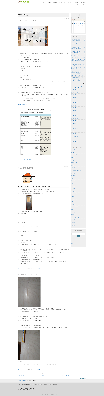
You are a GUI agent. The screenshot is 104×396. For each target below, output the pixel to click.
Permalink (20, 162)
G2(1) (72, 178)
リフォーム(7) (74, 154)
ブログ (76, 2)
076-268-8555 (22, 389)
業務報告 (30, 159)
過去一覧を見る (82, 83)
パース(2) (73, 152)
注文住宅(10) (74, 162)
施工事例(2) (73, 191)
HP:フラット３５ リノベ (23, 104)
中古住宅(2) (73, 214)
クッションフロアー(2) (76, 186)
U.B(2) (72, 209)
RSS (72, 243)
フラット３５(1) (74, 206)
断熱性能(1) (73, 180)
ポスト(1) (73, 165)
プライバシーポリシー (81, 4)
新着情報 (46, 384)
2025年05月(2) (74, 102)
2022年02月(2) (74, 141)
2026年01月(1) (74, 97)
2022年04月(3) (74, 136)
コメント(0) (38, 162)
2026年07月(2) (74, 92)
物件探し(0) (73, 225)
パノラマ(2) (73, 149)
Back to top (83, 378)
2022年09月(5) (74, 128)
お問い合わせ (83, 2)
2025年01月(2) (74, 110)
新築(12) (73, 160)
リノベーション (62, 2)
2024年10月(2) (74, 118)
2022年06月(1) (74, 133)
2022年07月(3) (74, 131)
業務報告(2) (73, 204)
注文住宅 (55, 2)
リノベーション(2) (75, 217)
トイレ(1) (73, 219)
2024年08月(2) (74, 123)
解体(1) (73, 157)
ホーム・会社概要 (47, 2)
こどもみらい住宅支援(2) (76, 170)
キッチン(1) (73, 188)
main (43, 375)
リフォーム (70, 2)
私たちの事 (29, 384)
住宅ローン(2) (74, 193)
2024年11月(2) (74, 115)
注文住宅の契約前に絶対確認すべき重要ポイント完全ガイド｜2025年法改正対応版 (78, 79)
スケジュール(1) (74, 199)
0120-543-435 (27, 391)
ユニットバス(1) (74, 212)
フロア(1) (73, 183)
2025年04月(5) (74, 105)
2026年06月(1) (74, 94)
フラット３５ (25, 159)
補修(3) (73, 201)
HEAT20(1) (73, 175)
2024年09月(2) (74, 120)
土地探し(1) (73, 196)
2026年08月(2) (74, 89)
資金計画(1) (73, 222)
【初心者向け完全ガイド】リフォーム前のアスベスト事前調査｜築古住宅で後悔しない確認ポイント (78, 47)
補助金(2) (73, 167)
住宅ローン (20, 159)
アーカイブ (78, 87)
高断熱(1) (73, 173)
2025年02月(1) (74, 107)
